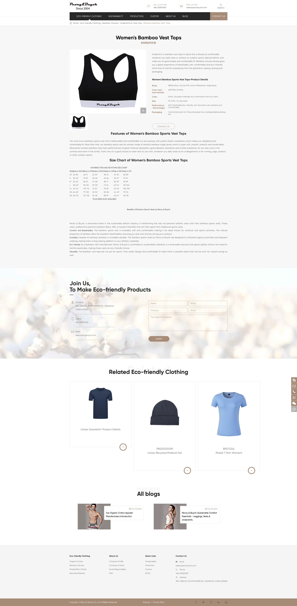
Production (136, 16)
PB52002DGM (165, 448)
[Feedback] (294, 409)
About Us (171, 16)
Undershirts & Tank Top (131, 23)
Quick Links (150, 556)
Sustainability (115, 16)
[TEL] (294, 392)
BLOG (185, 16)
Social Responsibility (117, 569)
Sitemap (146, 602)
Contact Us (218, 16)
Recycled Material (77, 573)
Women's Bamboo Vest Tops (156, 23)
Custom (154, 16)
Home (76, 23)
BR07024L (229, 448)
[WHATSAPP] (294, 397)
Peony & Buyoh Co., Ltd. (91, 602)
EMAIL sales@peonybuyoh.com (85, 333)
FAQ (111, 573)
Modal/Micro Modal (78, 569)
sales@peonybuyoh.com (186, 565)
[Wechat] (294, 403)
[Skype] (294, 380)
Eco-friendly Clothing (89, 16)
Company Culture (116, 565)
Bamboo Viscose (110, 23)
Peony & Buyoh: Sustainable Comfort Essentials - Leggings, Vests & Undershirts (199, 516)
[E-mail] (294, 386)
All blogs (148, 493)
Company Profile (116, 561)
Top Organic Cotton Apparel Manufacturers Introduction (119, 514)
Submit (159, 339)
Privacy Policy (159, 602)
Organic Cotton (76, 561)
